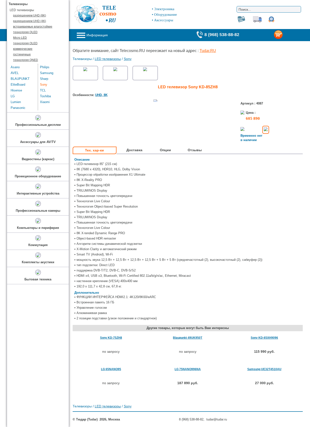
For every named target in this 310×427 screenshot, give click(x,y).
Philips (44, 67)
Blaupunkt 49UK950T (187, 337)
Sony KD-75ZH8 (111, 337)
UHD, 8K (101, 95)
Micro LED (20, 37)
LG (13, 96)
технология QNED (25, 60)
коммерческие (22, 49)
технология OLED (25, 43)
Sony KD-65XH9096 (264, 337)
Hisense (16, 90)
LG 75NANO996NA (188, 369)
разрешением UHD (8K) (29, 15)
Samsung (46, 73)
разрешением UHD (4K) (29, 21)
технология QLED (25, 32)
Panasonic (18, 108)
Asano (15, 67)
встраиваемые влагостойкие (32, 26)
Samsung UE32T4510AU (264, 369)
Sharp (44, 79)
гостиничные (22, 54)
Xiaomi (45, 102)
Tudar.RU (208, 51)
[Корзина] (286, 35)
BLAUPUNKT (20, 79)
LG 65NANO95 (111, 369)
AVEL (15, 73)
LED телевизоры (108, 59)
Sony (128, 59)
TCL (43, 90)
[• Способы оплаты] (265, 130)
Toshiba (45, 96)
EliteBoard (18, 84)
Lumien (16, 102)
